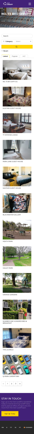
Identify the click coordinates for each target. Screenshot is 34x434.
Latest (5, 56)
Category (9, 41)
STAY (9, 21)
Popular (15, 56)
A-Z (24, 56)
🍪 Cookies (28, 427)
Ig (15, 427)
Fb (3, 427)
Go (17, 47)
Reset (5, 51)
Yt (20, 427)
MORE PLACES (17, 21)
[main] (17, 217)
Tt (11, 427)
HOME (3, 21)
